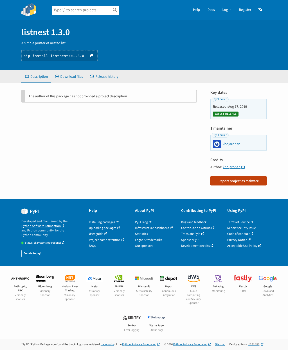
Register (245, 9)
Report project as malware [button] (238, 180)
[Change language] (261, 9)
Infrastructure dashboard (152, 228)
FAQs (92, 245)
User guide (96, 233)
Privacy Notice (237, 240)
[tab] (36, 76)
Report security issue (241, 228)
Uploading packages (102, 228)
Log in (227, 9)
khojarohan (232, 167)
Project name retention (105, 240)
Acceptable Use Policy (242, 245)
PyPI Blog (141, 222)
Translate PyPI (190, 233)
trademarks (107, 344)
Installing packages (102, 222)
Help (196, 9)
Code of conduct (238, 233)
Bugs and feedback (194, 222)
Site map (220, 344)
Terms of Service (238, 222)
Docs (211, 9)
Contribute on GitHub (196, 228)
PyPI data (219, 99)
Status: (43, 243)
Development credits (195, 245)
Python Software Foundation (41, 226)
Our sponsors (144, 245)
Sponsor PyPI (190, 240)
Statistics (141, 233)
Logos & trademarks (148, 240)
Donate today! (32, 253)
